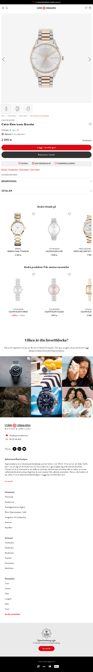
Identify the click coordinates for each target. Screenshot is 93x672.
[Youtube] (24, 449)
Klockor (4, 169)
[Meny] (3, 8)
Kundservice (9, 502)
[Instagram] (19, 449)
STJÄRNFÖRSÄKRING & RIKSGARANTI (48, 2)
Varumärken (12, 116)
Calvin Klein (23, 116)
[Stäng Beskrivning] (91, 181)
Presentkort (9, 563)
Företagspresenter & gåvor (15, 507)
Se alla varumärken (12, 614)
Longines (8, 599)
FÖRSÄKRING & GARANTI (66, 163)
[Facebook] (14, 449)
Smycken (8, 558)
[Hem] (46, 7)
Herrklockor (9, 542)
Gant (7, 593)
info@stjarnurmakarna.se (18, 435)
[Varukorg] (90, 8)
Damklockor (13, 169)
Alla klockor (9, 568)
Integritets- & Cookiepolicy (15, 517)
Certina (8, 588)
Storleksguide (87, 140)
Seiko (7, 604)
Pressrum (8, 522)
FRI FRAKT (24, 163)
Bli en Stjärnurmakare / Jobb (15, 512)
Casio (7, 583)
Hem (3, 116)
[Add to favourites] (90, 124)
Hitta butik (9, 497)
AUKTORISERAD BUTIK (43, 163)
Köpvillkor (8, 527)
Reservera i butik (46, 154)
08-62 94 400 (15, 439)
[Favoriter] (86, 8)
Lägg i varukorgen (46, 147)
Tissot (7, 609)
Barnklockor (9, 553)
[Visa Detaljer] (91, 191)
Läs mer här (9, 481)
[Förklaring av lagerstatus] (17, 130)
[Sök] (7, 8)
